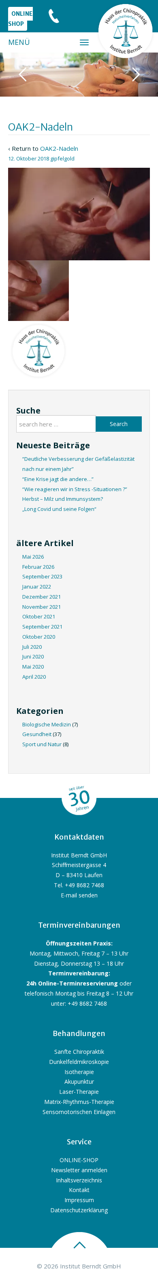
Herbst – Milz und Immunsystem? (62, 498)
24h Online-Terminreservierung (72, 983)
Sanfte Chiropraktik (79, 1051)
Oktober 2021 (38, 616)
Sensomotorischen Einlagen (79, 1112)
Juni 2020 (33, 656)
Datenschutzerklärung (79, 1210)
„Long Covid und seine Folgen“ (59, 509)
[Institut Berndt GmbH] (125, 31)
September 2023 (42, 576)
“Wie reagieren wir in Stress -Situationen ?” (74, 489)
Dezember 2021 (41, 596)
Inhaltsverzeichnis (79, 1180)
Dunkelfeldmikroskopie (79, 1062)
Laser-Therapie (79, 1091)
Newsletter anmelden (79, 1170)
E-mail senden (79, 895)
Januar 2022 (36, 586)
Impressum (79, 1200)
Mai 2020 (33, 666)
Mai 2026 (33, 556)
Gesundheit (36, 734)
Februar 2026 (38, 566)
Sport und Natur (42, 744)
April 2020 (34, 676)
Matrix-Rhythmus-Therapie (79, 1102)
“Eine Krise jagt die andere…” (58, 479)
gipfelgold (62, 158)
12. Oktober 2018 (28, 158)
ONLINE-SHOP (79, 1160)
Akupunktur (79, 1081)
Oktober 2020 (38, 636)
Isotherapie (79, 1072)
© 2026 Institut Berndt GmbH (79, 1266)
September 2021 (42, 626)
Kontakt (79, 1190)
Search (119, 424)
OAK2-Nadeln (59, 148)
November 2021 (41, 606)
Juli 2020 (32, 646)
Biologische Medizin (46, 724)
